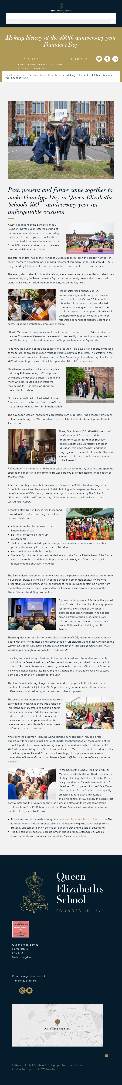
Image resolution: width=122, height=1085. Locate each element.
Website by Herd (51, 1069)
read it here (80, 836)
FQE (23, 68)
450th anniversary (33, 64)
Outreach (37, 68)
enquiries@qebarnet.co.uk (30, 976)
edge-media (33, 1069)
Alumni (56, 64)
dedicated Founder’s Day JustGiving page (83, 819)
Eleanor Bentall (74, 1065)
